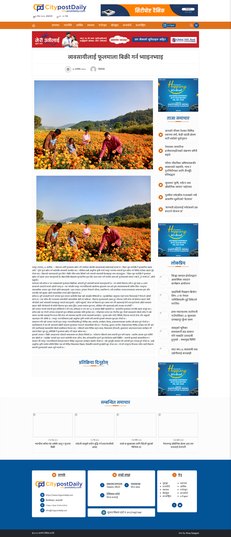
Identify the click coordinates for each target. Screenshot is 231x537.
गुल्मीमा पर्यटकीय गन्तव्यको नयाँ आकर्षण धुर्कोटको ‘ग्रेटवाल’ (181, 197)
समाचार (55, 25)
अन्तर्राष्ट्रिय (140, 25)
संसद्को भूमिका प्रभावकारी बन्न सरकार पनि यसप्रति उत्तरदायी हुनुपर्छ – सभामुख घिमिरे (183, 334)
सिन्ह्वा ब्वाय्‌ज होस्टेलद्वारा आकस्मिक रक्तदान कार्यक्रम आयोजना (184, 279)
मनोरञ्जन (103, 25)
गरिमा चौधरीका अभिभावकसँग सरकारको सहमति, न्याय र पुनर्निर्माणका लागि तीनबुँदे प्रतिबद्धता (180, 169)
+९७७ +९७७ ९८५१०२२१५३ (56, 505)
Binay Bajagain (192, 533)
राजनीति (68, 25)
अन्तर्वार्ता (127, 25)
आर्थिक (79, 25)
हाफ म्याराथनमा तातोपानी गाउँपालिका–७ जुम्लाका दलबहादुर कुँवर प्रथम (184, 316)
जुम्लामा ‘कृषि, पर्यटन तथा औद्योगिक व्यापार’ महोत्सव (178, 185)
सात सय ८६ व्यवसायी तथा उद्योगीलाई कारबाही (184, 351)
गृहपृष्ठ (165, 483)
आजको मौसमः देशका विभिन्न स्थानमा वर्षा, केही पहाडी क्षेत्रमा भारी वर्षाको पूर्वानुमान (180, 135)
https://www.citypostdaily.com (59, 495)
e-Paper (184, 496)
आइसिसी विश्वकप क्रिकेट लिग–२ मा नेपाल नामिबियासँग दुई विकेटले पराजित (184, 298)
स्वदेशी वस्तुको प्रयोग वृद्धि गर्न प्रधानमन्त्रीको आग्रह (95, 445)
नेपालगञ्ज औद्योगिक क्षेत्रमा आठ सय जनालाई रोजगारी (178, 445)
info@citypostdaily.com (56, 510)
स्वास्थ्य (90, 25)
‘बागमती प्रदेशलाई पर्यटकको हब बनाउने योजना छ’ (181, 209)
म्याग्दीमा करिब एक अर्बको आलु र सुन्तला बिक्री (53, 445)
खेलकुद (115, 25)
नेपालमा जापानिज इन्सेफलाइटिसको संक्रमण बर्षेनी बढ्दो (181, 151)
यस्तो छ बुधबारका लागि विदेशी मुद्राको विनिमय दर (136, 445)
